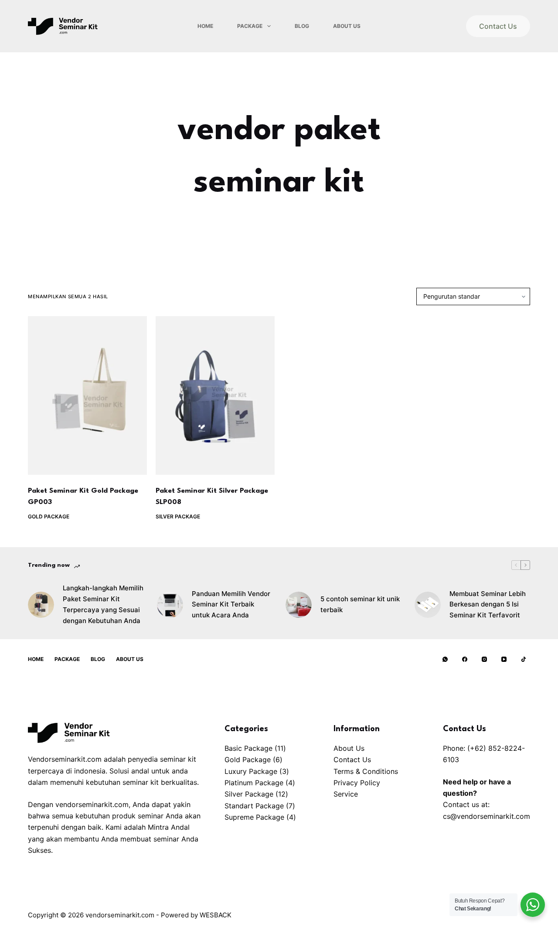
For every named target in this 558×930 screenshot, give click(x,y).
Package (249, 26)
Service (345, 794)
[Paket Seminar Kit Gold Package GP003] (87, 395)
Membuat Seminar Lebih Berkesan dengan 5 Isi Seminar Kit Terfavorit (487, 604)
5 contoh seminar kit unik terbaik (360, 604)
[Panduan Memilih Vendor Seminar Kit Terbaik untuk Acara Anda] (170, 605)
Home (205, 26)
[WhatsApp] (445, 659)
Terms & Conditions (365, 771)
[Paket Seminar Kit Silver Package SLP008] (215, 395)
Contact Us (498, 26)
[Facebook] (464, 659)
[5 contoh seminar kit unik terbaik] (299, 605)
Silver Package (178, 516)
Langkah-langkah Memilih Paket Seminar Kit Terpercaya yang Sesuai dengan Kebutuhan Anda (103, 604)
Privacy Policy (356, 782)
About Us (347, 26)
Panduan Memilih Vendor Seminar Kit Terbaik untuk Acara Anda (231, 604)
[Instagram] (484, 659)
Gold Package (48, 516)
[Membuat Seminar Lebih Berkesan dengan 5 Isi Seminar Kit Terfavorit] (428, 605)
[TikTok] (523, 659)
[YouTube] (503, 659)
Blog (302, 26)
